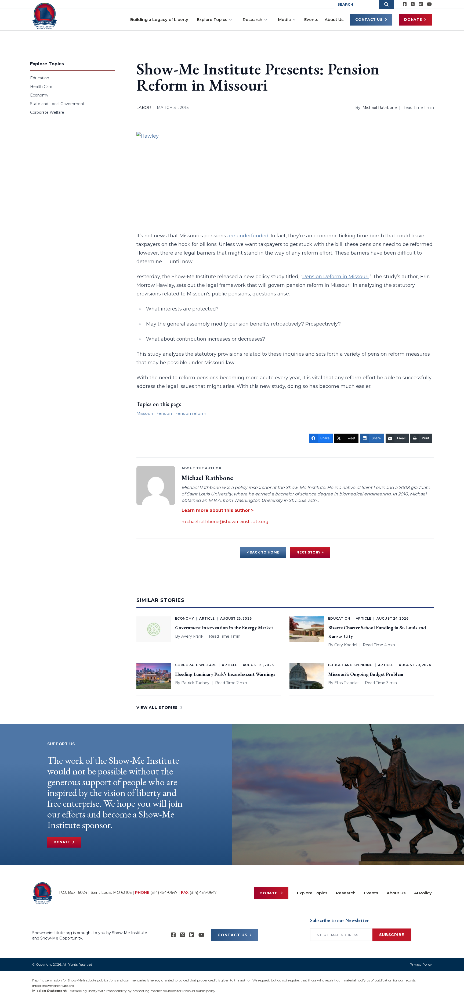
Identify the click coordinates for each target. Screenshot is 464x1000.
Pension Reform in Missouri (335, 277)
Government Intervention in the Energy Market (224, 627)
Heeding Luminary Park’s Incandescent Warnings (225, 674)
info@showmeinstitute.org (53, 986)
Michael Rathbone (380, 107)
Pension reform (190, 413)
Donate (413, 19)
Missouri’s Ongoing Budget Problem (365, 674)
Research (252, 19)
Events (311, 19)
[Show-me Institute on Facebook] (405, 4)
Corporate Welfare (47, 112)
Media (284, 19)
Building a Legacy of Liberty (159, 19)
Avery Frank (192, 636)
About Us (334, 19)
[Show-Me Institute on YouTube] (429, 4)
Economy (39, 95)
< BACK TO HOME (263, 552)
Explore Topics (212, 19)
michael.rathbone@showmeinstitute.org (225, 521)
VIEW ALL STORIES (157, 707)
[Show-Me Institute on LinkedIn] (421, 4)
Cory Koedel (345, 644)
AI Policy (423, 892)
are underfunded (248, 236)
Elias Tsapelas (346, 682)
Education (39, 78)
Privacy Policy (421, 964)
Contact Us (369, 19)
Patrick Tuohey (195, 682)
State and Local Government (57, 103)
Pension (163, 413)
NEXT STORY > (310, 552)
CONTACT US (232, 935)
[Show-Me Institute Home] (44, 16)
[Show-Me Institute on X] (413, 4)
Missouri (144, 413)
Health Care (41, 86)
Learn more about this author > (217, 510)
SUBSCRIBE (391, 934)
